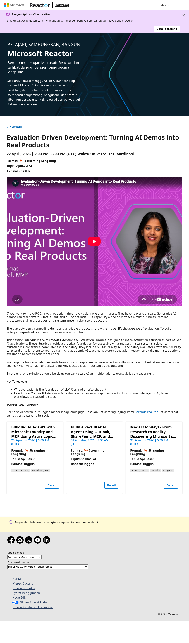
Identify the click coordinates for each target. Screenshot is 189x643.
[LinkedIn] (47, 540)
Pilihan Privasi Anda (33, 602)
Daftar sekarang (167, 28)
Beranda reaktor (146, 412)
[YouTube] (38, 540)
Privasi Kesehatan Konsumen (33, 607)
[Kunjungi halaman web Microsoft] (15, 5)
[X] (29, 540)
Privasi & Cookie (24, 588)
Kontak (18, 579)
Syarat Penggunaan (26, 593)
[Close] (184, 15)
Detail (51, 485)
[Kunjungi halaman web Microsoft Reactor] (39, 5)
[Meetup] (20, 540)
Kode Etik (19, 597)
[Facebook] (11, 540)
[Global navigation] (175, 5)
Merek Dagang (23, 583)
